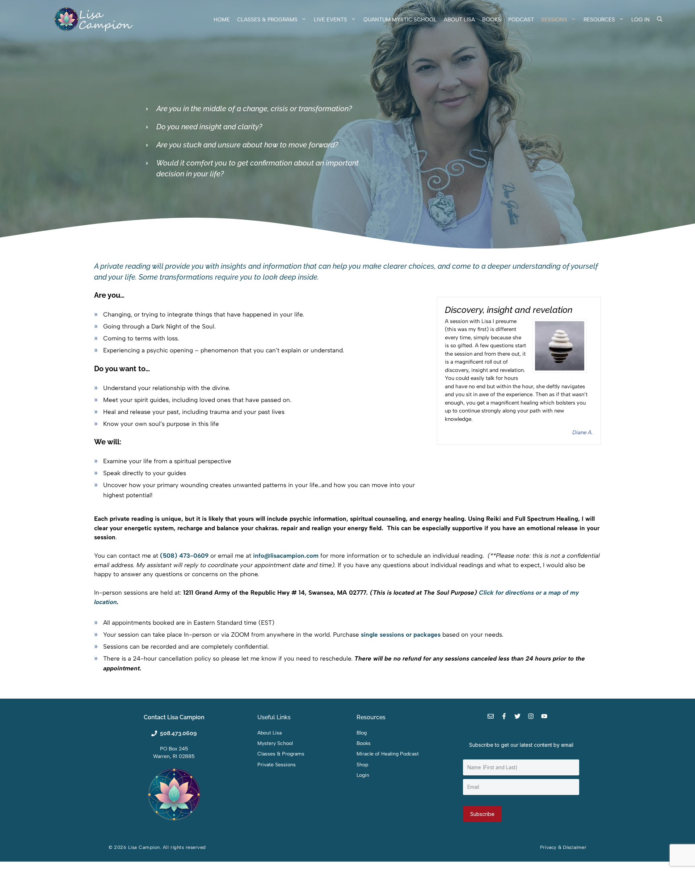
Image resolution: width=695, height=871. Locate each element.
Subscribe (482, 814)
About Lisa (459, 19)
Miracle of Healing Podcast (388, 754)
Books (491, 19)
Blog (362, 733)
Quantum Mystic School (400, 19)
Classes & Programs (267, 19)
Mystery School (275, 743)
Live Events (330, 19)
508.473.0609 (178, 733)
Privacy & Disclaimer (563, 847)
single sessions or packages (401, 634)
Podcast (521, 19)
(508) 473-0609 (184, 555)
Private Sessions (276, 765)
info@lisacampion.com (286, 555)
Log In (640, 19)
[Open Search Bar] (659, 19)
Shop (362, 765)
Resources (599, 19)
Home (222, 19)
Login (363, 775)
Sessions (554, 19)
